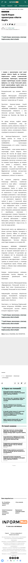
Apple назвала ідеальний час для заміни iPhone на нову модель (13, 420)
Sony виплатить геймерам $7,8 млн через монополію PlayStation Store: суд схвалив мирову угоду (14, 438)
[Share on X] (7, 24)
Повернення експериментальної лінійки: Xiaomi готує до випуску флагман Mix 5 (12, 445)
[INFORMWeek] (14, 2)
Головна (3, 9)
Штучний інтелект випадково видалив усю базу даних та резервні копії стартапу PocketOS (14, 393)
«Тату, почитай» (19, 502)
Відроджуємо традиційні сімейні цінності (20, 511)
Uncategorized (5, 11)
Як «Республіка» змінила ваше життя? (6, 504)
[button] (2, 2)
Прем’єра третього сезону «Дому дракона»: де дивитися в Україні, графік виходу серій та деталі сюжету (14, 431)
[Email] (12, 24)
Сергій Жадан (5, 377)
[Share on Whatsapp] (14, 560)
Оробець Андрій (11, 28)
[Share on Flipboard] (10, 24)
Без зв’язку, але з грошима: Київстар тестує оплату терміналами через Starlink (14, 399)
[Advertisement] (14, 56)
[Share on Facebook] (5, 24)
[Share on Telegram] (17, 560)
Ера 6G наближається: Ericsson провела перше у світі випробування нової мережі (14, 406)
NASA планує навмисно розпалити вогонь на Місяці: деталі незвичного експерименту (14, 451)
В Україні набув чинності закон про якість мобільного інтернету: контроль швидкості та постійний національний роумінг (13, 413)
